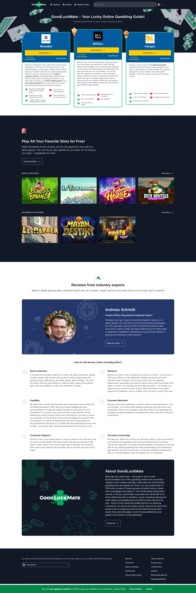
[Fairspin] (150, 38)
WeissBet (46, 46)
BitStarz (98, 43)
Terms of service (157, 559)
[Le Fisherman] (79, 190)
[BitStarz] (98, 36)
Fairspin (150, 46)
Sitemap (154, 571)
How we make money (133, 575)
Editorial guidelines (158, 579)
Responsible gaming (159, 575)
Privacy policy (156, 563)
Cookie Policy (119, 589)
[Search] (96, 4)
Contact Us (129, 563)
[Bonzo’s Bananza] (40, 190)
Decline (149, 589)
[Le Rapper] (40, 229)
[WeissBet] (45, 38)
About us (128, 559)
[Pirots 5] (117, 229)
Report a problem (132, 567)
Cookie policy (156, 567)
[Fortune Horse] (117, 190)
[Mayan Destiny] (79, 229)
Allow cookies (136, 589)
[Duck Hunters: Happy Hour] (156, 190)
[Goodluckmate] (39, 4)
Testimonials (130, 571)
